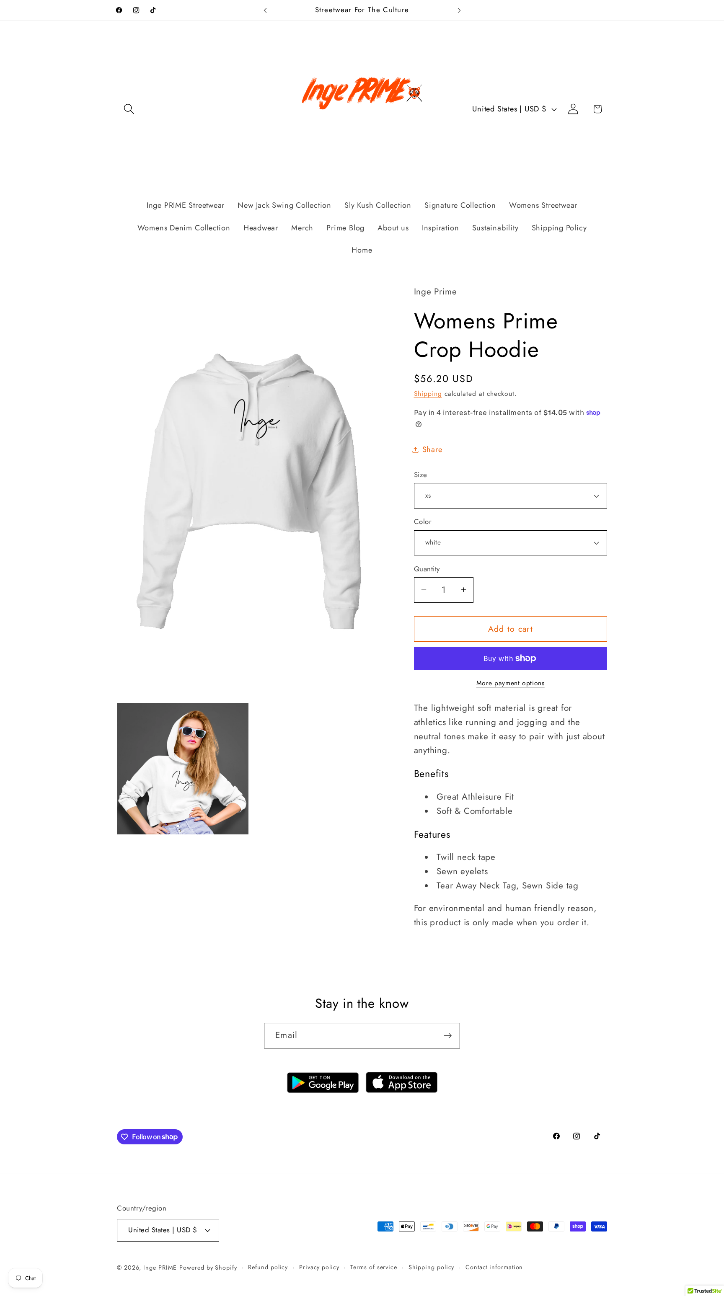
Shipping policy (432, 1267)
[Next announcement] (459, 10)
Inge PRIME (160, 1267)
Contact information (494, 1267)
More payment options (510, 683)
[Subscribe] (448, 1035)
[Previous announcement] (265, 10)
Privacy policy (319, 1267)
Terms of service (373, 1267)
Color (423, 522)
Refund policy (268, 1267)
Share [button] (432, 449)
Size (420, 475)
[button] (129, 109)
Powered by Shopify (208, 1267)
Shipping (428, 393)
